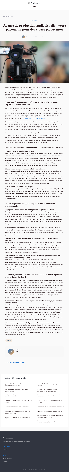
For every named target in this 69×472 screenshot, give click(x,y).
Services (10, 16)
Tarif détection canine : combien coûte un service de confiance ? (18, 401)
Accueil (5, 16)
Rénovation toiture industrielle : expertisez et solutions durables (16, 390)
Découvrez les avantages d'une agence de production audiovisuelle (48, 421)
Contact (5, 461)
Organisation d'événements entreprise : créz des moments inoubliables (17, 412)
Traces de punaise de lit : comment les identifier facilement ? (49, 401)
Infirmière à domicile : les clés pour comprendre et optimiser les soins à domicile (50, 416)
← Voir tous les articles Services (15, 362)
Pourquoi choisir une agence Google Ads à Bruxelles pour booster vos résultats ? (48, 390)
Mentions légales (7, 458)
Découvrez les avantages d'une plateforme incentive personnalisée (50, 395)
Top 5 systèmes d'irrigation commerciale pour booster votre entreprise (17, 395)
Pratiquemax (35, 3)
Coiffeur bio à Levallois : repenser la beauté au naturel (17, 406)
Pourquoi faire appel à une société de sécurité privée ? (50, 406)
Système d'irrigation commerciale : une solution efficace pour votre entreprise (17, 384)
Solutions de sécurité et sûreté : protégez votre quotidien (49, 384)
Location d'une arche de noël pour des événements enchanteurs (18, 418)
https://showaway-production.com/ (34, 118)
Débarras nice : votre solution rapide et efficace (49, 411)
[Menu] (34, 7)
